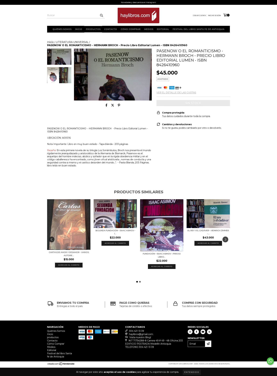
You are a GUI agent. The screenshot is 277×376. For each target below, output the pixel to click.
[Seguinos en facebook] (196, 331)
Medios (148, 29)
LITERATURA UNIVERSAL (72, 42)
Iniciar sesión (214, 15)
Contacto (110, 29)
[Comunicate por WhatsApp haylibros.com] (270, 361)
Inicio (78, 29)
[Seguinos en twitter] (209, 331)
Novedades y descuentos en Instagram (138, 2)
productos (93, 29)
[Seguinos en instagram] (190, 331)
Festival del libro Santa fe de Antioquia (199, 29)
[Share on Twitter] (112, 105)
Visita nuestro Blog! (140, 337)
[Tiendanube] (61, 365)
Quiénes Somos (62, 29)
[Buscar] (101, 15)
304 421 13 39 (136, 331)
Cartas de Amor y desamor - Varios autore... (69, 254)
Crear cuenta (199, 15)
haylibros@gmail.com (141, 334)
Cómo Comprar (131, 29)
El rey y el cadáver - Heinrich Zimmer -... (208, 232)
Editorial (163, 29)
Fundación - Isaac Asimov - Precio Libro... (162, 255)
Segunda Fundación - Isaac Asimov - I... (115, 232)
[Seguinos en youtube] (203, 331)
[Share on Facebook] (106, 105)
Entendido (191, 372)
